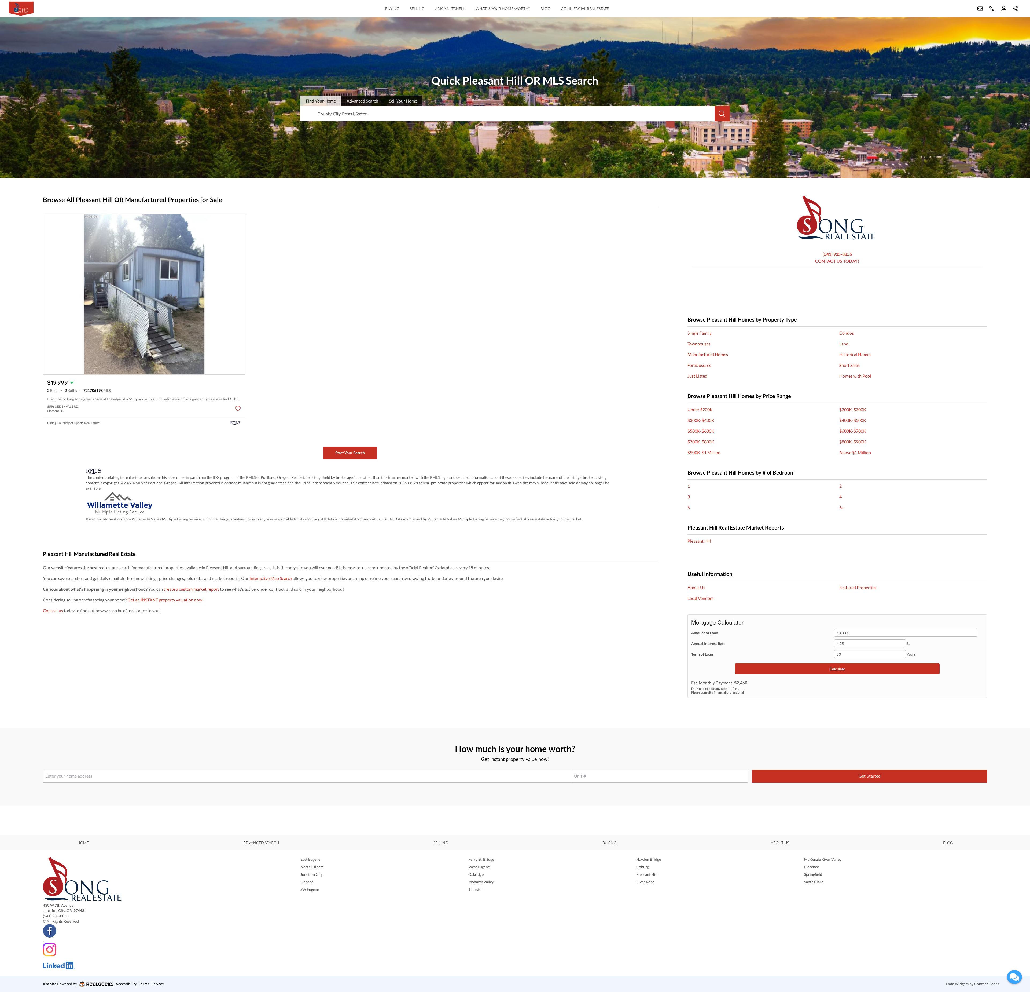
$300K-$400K (700, 420)
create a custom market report (191, 589)
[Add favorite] (238, 409)
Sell (403, 100)
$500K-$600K (700, 430)
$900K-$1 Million (703, 452)
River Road (645, 882)
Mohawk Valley (481, 882)
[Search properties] (722, 113)
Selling (440, 842)
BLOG (545, 8)
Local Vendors (700, 598)
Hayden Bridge (648, 859)
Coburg (642, 867)
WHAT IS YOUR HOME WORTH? (503, 8)
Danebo (307, 882)
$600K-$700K (852, 430)
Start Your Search (350, 452)
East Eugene (310, 859)
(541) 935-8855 (837, 254)
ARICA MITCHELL (450, 8)
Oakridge (476, 874)
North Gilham (311, 867)
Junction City (311, 874)
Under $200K (700, 409)
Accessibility (126, 984)
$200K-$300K (852, 409)
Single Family (699, 332)
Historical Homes (855, 354)
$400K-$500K (852, 420)
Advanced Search (261, 842)
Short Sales (849, 365)
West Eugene (479, 867)
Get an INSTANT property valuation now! (165, 599)
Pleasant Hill (699, 541)
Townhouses (699, 343)
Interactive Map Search (270, 578)
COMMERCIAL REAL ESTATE (585, 8)
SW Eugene (309, 889)
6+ (841, 507)
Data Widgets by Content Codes (972, 984)
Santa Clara (813, 882)
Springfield (813, 874)
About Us (696, 587)
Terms (144, 984)
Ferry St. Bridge (481, 859)
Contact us (53, 610)
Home (83, 842)
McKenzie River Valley (822, 859)
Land (843, 343)
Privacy (157, 984)
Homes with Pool (855, 375)
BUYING (392, 8)
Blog (948, 842)
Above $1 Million (855, 452)
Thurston (476, 889)
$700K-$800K (700, 441)
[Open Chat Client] (1014, 977)
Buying (609, 842)
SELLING (417, 8)
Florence (811, 867)
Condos (846, 332)
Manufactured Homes (707, 354)
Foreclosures (699, 365)
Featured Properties (857, 587)
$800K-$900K (852, 441)
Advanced (362, 100)
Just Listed (697, 375)
